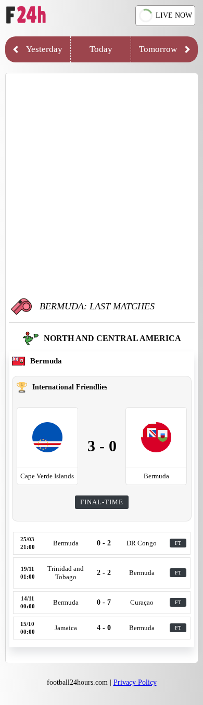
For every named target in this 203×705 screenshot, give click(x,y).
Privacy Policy (135, 682)
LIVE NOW (174, 15)
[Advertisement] (101, 185)
